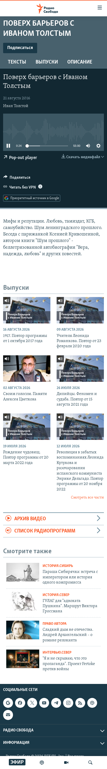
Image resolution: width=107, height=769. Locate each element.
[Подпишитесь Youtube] (44, 703)
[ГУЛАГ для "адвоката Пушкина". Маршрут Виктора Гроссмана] (22, 601)
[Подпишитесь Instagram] (68, 703)
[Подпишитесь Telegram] (56, 703)
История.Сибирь (58, 566)
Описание (79, 62)
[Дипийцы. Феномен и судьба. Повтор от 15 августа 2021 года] (80, 368)
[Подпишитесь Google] (8, 703)
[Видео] (66, 762)
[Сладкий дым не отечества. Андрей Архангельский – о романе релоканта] (22, 630)
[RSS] (80, 703)
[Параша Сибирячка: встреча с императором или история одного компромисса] (22, 572)
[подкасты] (42, 762)
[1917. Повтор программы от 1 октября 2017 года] (26, 310)
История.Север (56, 595)
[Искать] (90, 762)
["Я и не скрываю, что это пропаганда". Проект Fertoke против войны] (22, 658)
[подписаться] (8, 715)
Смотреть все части (87, 498)
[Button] (16, 179)
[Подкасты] (92, 703)
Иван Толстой (15, 106)
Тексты (17, 62)
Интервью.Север (57, 653)
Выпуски (47, 62)
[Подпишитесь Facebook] (20, 703)
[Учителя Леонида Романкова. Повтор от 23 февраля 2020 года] (80, 310)
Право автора (54, 624)
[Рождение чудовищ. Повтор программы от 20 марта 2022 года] (26, 426)
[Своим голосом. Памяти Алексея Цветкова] (26, 368)
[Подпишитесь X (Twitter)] (32, 703)
